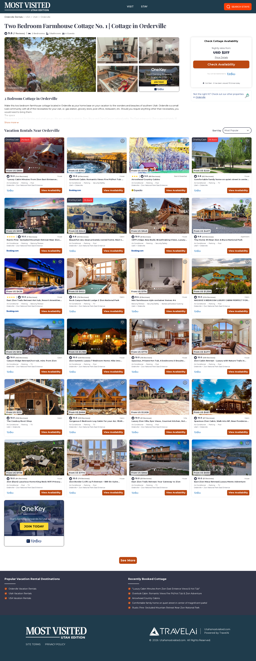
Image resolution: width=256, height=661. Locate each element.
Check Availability (221, 64)
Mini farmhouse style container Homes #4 (154, 300)
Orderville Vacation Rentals (22, 588)
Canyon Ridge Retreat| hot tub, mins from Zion (31, 360)
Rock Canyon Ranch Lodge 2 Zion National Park (94, 300)
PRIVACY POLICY (55, 644)
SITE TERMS (33, 644)
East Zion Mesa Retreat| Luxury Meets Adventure (219, 481)
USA (27, 17)
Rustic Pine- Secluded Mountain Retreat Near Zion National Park (165, 607)
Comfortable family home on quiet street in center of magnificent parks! (169, 603)
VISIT (130, 6)
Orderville (45, 17)
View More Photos (17, 88)
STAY (144, 6)
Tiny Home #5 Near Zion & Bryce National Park (218, 240)
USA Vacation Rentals (20, 598)
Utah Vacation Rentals (20, 593)
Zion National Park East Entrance (29, 185)
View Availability (51, 190)
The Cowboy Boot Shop (19, 421)
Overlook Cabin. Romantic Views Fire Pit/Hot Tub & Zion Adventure (167, 593)
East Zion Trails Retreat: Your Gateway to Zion (156, 481)
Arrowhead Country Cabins (146, 179)
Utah (35, 17)
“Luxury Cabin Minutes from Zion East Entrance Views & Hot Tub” (166, 588)
